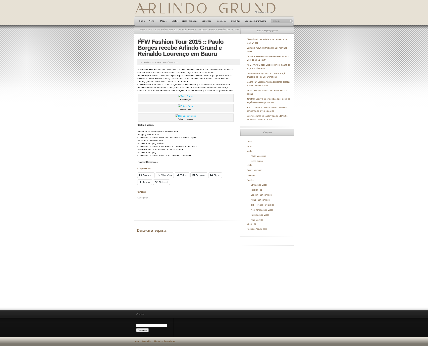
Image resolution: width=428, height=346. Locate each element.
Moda (163, 21)
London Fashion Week (261, 195)
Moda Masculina (258, 156)
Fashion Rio (256, 190)
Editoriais (206, 21)
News (151, 21)
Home (142, 21)
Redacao (147, 62)
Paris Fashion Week (260, 215)
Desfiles (221, 21)
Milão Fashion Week (260, 200)
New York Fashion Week (262, 210)
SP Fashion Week (259, 185)
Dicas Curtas (257, 161)
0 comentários (166, 62)
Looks (175, 21)
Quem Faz (235, 21)
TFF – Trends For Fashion (262, 205)
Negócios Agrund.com (255, 21)
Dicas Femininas (190, 21)
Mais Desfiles (257, 220)
